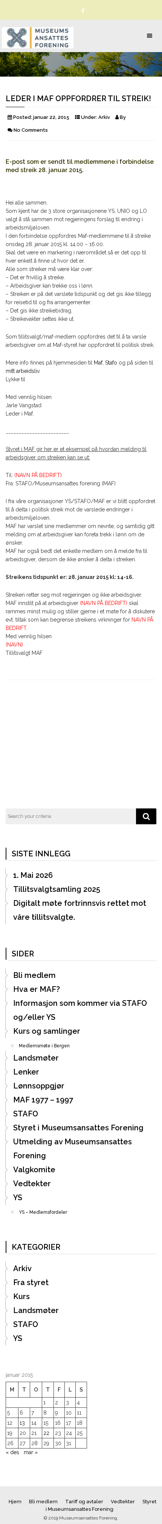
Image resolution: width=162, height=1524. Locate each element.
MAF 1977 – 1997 (43, 1099)
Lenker (26, 1071)
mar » (31, 1452)
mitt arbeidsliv (22, 371)
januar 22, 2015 (51, 117)
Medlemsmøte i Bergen (44, 1043)
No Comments (31, 130)
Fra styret (31, 1282)
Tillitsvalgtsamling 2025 (56, 889)
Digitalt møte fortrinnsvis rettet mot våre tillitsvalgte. (79, 910)
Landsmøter (36, 1057)
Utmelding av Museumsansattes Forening (72, 1148)
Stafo (111, 363)
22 (46, 1433)
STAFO (25, 1113)
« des (12, 1452)
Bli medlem (34, 975)
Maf (98, 363)
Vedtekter (32, 1183)
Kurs (21, 1296)
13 (22, 1423)
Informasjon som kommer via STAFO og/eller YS (80, 1010)
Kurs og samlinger (46, 1031)
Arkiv (104, 117)
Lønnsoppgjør (38, 1085)
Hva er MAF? (36, 989)
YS (17, 1197)
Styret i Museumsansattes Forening (78, 1127)
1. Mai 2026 (33, 875)
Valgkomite (34, 1169)
